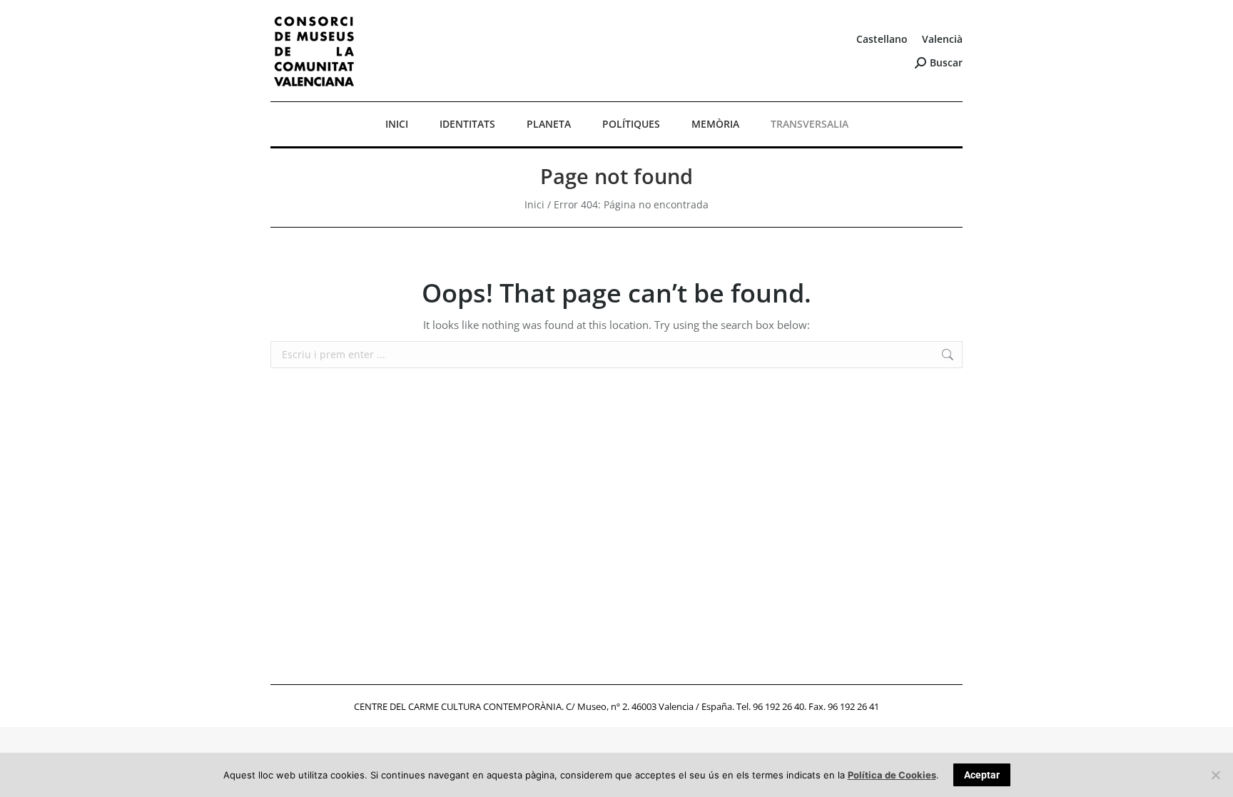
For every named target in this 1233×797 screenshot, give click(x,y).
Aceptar (982, 775)
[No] (1215, 775)
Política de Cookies (892, 775)
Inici (534, 204)
